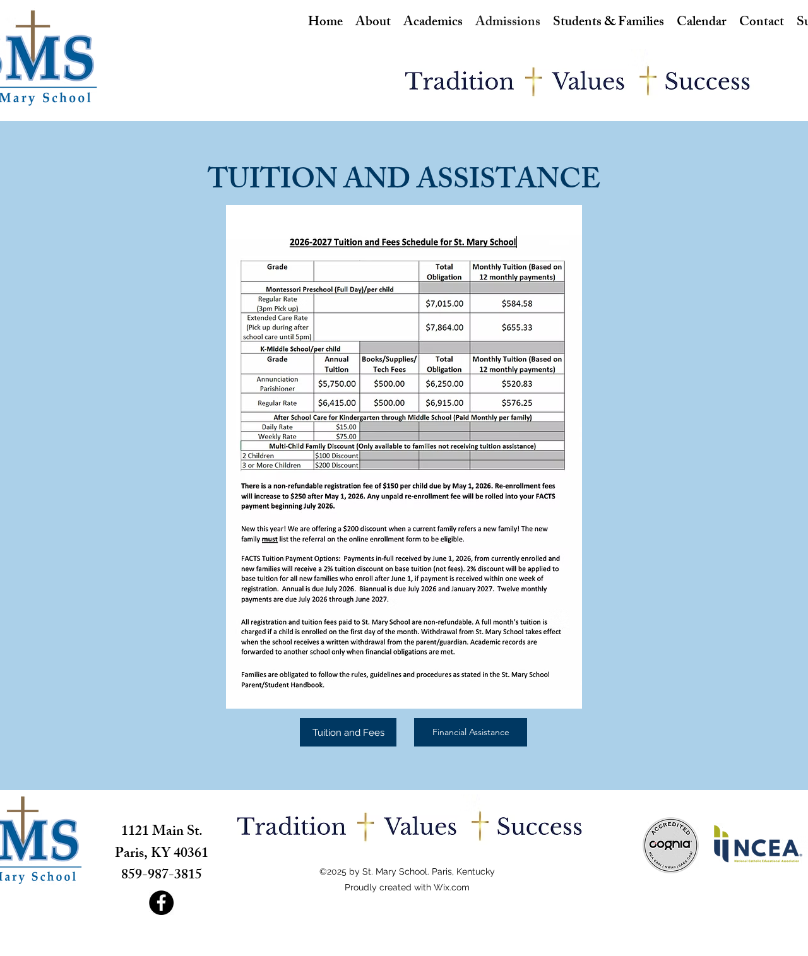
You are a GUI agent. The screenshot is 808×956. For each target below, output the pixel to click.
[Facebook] (161, 902)
